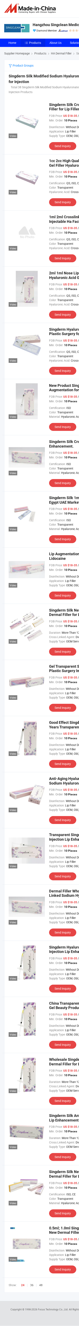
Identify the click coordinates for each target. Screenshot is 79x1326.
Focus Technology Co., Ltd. (53, 1309)
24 (22, 1285)
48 (41, 1285)
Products (35, 43)
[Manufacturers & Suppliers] (30, 8)
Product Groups (22, 65)
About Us (56, 43)
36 (31, 1285)
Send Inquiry (63, 146)
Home (12, 43)
